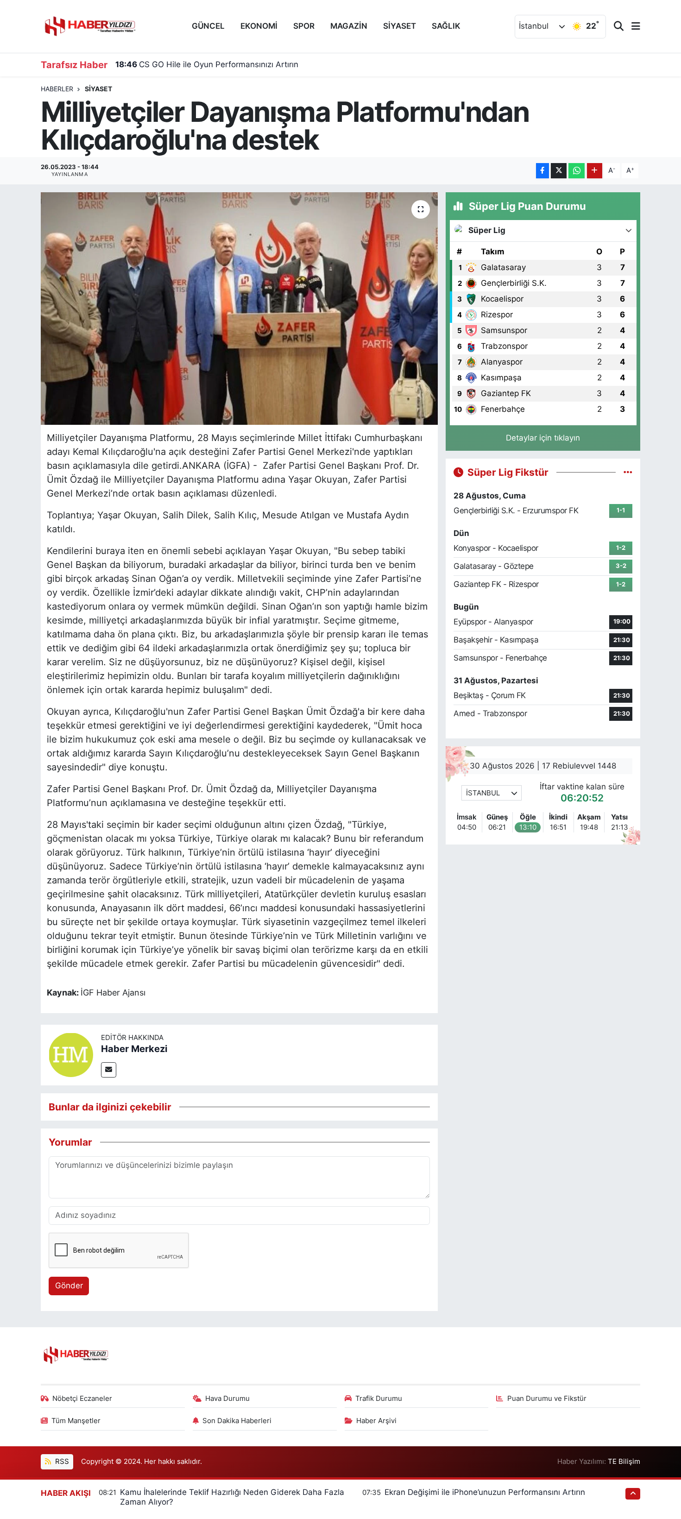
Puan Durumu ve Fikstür (546, 1398)
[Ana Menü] (632, 27)
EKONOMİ (258, 26)
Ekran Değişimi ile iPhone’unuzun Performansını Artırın (485, 1492)
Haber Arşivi (376, 1421)
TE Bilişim (624, 1461)
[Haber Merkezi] (71, 1054)
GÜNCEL (208, 26)
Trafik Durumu (378, 1398)
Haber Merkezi (134, 1048)
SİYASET (399, 26)
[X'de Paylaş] (559, 170)
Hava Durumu (227, 1398)
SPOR (304, 26)
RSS (61, 1461)
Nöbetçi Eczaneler (82, 1398)
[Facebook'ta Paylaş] (542, 170)
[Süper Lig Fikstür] (628, 472)
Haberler (57, 89)
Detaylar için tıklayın (543, 437)
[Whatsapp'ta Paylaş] (576, 170)
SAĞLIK (446, 26)
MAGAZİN (348, 26)
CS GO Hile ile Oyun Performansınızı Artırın (206, 64)
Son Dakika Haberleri (236, 1421)
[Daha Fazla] (594, 170)
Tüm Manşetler (76, 1421)
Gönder (69, 1285)
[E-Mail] (108, 1070)
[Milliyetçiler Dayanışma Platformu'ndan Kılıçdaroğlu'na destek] (239, 308)
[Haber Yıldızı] (89, 25)
